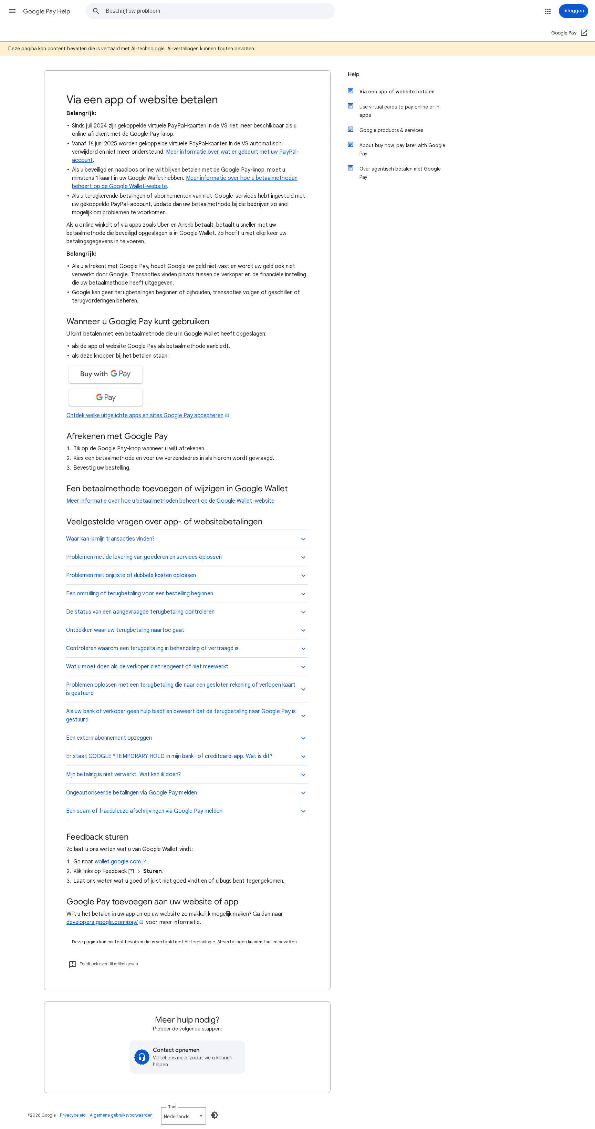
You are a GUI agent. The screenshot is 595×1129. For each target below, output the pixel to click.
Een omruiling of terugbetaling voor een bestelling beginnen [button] (139, 593)
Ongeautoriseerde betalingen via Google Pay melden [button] (131, 792)
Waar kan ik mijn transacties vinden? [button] (110, 538)
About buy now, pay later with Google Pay (402, 149)
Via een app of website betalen (397, 92)
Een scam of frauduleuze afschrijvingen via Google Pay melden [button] (144, 811)
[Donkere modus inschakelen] (214, 1115)
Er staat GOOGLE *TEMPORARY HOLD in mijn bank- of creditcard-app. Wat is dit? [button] (169, 756)
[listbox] (183, 1116)
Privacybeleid (73, 1115)
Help (353, 74)
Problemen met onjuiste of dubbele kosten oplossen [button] (131, 575)
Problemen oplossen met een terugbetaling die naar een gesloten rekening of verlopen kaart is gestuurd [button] (180, 689)
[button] (12, 11)
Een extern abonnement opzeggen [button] (109, 738)
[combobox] (220, 11)
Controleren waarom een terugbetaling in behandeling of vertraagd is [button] (152, 648)
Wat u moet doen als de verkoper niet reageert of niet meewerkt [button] (147, 666)
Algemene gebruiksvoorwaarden (121, 1115)
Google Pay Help (46, 11)
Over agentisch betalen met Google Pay (400, 173)
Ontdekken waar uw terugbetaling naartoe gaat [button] (125, 630)
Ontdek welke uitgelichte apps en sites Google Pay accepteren (144, 415)
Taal (172, 1106)
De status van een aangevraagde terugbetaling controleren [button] (140, 611)
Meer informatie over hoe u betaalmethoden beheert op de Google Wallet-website (170, 500)
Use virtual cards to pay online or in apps (399, 111)
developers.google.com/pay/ (102, 922)
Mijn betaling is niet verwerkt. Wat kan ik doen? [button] (123, 774)
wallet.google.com (118, 861)
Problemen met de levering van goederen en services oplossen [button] (144, 557)
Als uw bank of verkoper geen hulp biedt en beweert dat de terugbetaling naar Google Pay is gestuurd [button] (181, 715)
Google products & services (391, 130)
